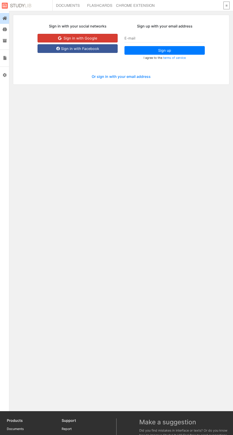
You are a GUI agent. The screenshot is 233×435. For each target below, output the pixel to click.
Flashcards (99, 5)
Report (67, 429)
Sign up (164, 50)
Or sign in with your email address (121, 76)
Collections (4, 41)
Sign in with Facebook (79, 48)
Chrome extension (135, 5)
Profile (4, 75)
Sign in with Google (79, 38)
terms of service (174, 57)
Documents (68, 5)
